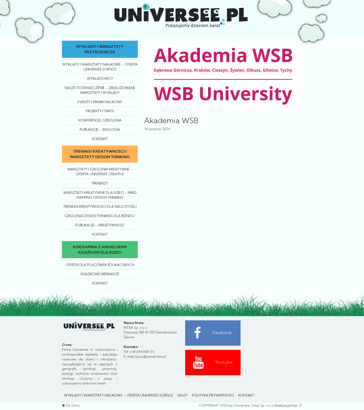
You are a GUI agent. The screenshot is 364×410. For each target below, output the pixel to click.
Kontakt (100, 139)
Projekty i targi (100, 111)
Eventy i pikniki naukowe (100, 102)
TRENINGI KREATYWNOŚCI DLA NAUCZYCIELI (99, 206)
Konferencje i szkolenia (100, 120)
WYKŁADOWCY (100, 78)
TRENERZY (99, 183)
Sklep (182, 395)
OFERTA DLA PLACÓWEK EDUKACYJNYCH (100, 265)
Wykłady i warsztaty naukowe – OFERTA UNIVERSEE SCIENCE (118, 395)
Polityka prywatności (213, 395)
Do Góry (73, 405)
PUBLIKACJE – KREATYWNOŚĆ (99, 225)
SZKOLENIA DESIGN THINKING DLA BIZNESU (100, 216)
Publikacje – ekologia (100, 129)
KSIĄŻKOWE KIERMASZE (100, 274)
